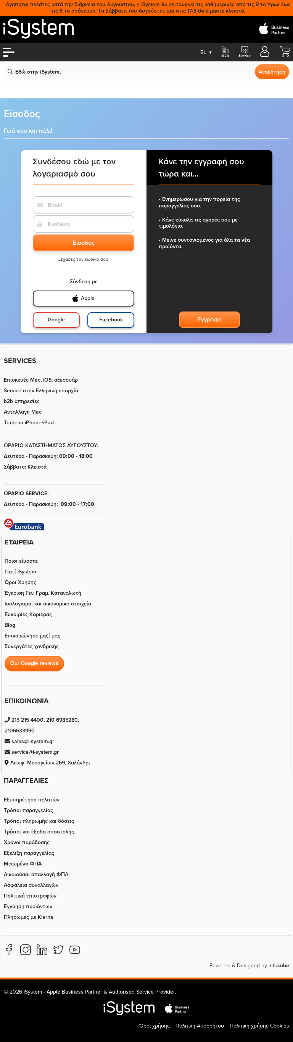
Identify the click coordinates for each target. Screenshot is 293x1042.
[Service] (244, 52)
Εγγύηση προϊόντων (28, 906)
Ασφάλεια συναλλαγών (31, 885)
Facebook (111, 319)
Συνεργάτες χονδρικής (32, 646)
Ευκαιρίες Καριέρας (28, 614)
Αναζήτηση (272, 72)
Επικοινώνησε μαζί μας (32, 636)
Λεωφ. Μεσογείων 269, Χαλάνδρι (49, 762)
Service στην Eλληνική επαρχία (41, 390)
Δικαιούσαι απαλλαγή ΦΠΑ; (36, 874)
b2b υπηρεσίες (22, 401)
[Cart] (285, 55)
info (279, 965)
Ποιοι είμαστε (21, 561)
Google (56, 319)
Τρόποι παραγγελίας (28, 810)
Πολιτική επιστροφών (30, 896)
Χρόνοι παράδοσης (27, 842)
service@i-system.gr (34, 752)
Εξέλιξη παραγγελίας (29, 853)
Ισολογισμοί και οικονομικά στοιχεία (48, 603)
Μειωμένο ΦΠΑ (23, 864)
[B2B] (225, 52)
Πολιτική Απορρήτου (199, 1026)
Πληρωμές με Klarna (28, 917)
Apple (88, 298)
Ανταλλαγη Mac (23, 412)
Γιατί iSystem (20, 571)
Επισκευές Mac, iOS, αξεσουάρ (41, 380)
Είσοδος (84, 243)
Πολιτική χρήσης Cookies (259, 1026)
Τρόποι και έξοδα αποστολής (39, 831)
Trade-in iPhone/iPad (29, 422)
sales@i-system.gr (32, 741)
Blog (10, 625)
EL (206, 52)
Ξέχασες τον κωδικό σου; (83, 259)
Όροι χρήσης (154, 1026)
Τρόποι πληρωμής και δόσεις (39, 821)
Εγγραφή (209, 319)
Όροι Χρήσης (20, 582)
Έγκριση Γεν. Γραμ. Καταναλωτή (43, 593)
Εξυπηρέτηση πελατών (32, 799)
